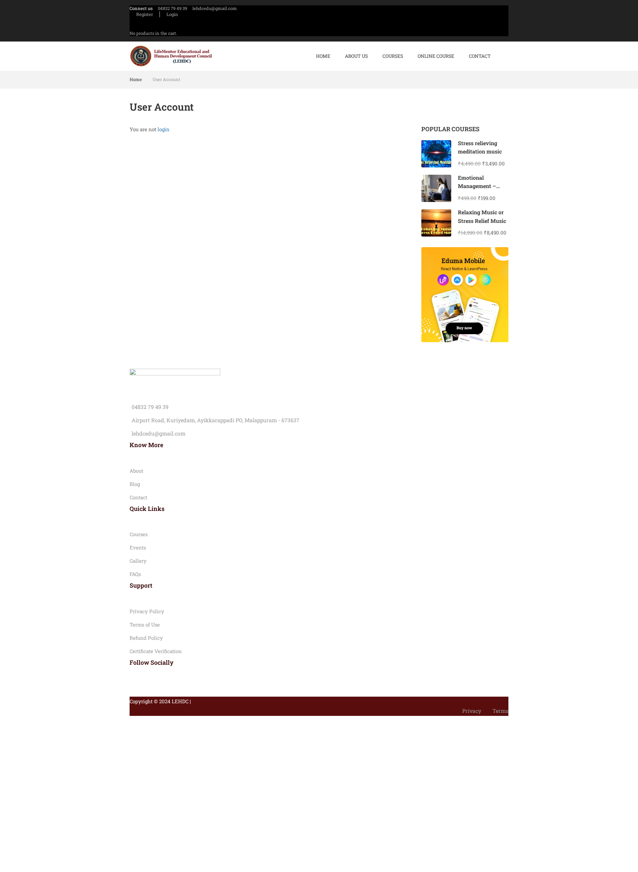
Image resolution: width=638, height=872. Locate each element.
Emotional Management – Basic (477, 186)
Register (144, 14)
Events (138, 547)
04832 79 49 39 (172, 8)
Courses (392, 56)
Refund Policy (146, 637)
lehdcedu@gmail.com (214, 8)
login (163, 129)
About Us (356, 56)
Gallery (138, 560)
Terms (500, 710)
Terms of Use (145, 624)
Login (172, 14)
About (136, 470)
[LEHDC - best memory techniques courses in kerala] (171, 56)
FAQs (135, 574)
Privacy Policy (147, 611)
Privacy (471, 710)
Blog (135, 484)
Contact (480, 56)
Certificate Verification (156, 651)
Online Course (436, 56)
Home (323, 56)
